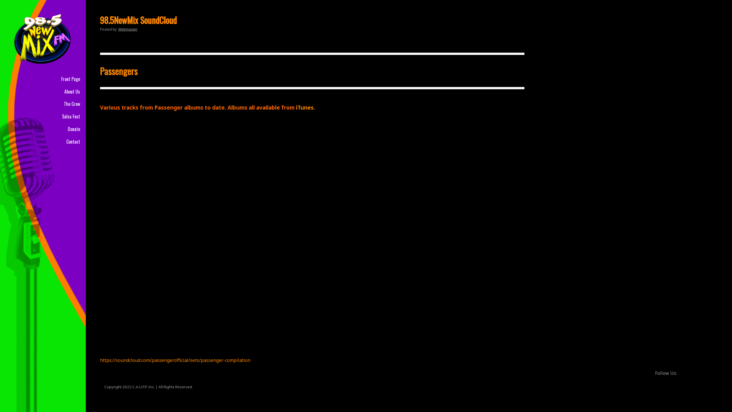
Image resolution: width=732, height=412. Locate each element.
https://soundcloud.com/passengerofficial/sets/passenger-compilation (175, 360)
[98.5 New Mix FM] (42, 39)
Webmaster (128, 29)
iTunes (305, 107)
